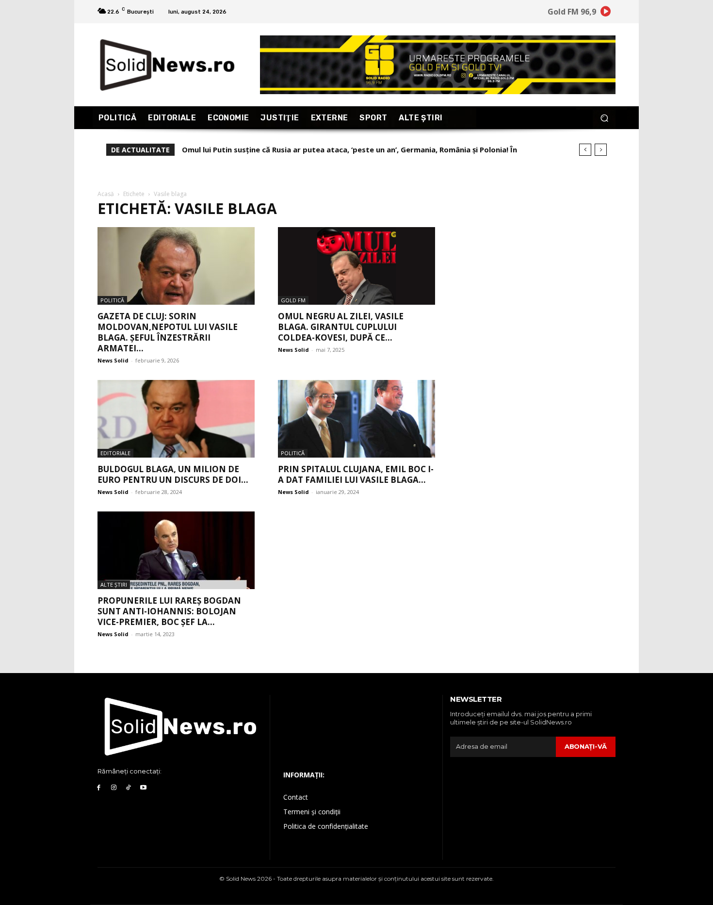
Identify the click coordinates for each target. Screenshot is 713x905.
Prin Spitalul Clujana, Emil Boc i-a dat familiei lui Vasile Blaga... (356, 474)
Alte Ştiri (113, 584)
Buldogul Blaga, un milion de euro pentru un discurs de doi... (172, 474)
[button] (604, 117)
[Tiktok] (129, 788)
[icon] (606, 13)
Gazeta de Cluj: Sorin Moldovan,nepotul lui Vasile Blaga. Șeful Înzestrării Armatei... (167, 332)
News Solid (113, 360)
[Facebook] (99, 788)
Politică (112, 300)
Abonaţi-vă (586, 746)
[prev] (585, 150)
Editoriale (115, 453)
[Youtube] (143, 788)
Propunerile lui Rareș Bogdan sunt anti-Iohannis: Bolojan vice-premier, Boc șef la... (169, 611)
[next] (601, 150)
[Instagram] (114, 788)
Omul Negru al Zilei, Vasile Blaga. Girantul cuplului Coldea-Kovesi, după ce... (341, 327)
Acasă (105, 194)
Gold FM (293, 300)
